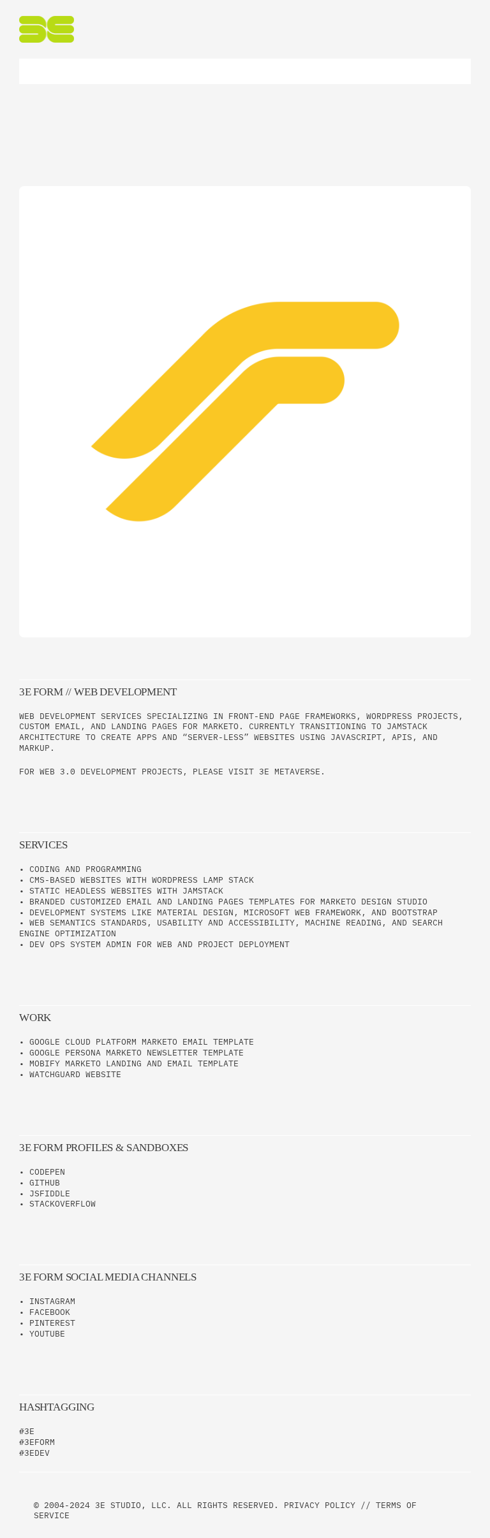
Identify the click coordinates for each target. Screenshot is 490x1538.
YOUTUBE (47, 1333)
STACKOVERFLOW (62, 1203)
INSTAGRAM (52, 1301)
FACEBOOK (49, 1312)
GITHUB (44, 1182)
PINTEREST (52, 1322)
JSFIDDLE (49, 1193)
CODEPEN (47, 1171)
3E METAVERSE (289, 771)
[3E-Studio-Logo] (46, 20)
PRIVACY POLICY (319, 1505)
